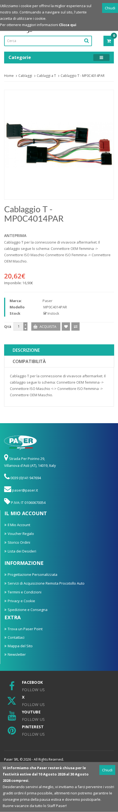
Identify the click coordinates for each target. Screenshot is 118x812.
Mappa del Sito (20, 645)
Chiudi (110, 7)
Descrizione (26, 350)
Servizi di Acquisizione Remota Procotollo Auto (46, 583)
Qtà (7, 326)
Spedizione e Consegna (27, 609)
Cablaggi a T (46, 75)
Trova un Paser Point (25, 628)
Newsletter (17, 654)
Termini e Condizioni (24, 592)
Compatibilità (29, 361)
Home (9, 75)
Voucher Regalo (21, 533)
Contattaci (16, 637)
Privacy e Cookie (21, 600)
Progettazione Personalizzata (32, 574)
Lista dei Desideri (22, 551)
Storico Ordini (19, 542)
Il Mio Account (19, 524)
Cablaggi (25, 75)
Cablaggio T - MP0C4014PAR (83, 75)
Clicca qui (67, 24)
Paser (47, 300)
